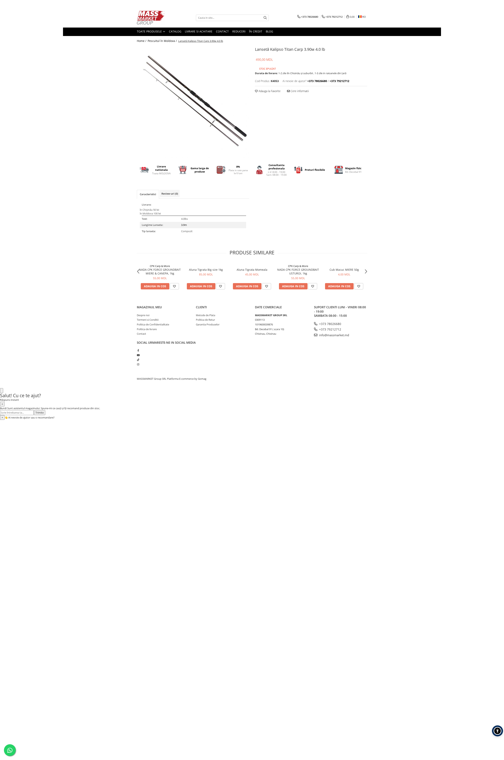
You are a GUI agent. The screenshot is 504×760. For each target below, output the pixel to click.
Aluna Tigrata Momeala (252, 269)
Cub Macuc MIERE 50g (344, 269)
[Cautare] (265, 18)
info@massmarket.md (333, 335)
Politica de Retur (205, 319)
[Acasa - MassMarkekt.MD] (156, 18)
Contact (222, 31)
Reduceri (239, 31)
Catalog (175, 31)
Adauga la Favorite (269, 91)
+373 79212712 (329, 329)
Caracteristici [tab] (148, 194)
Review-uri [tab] (169, 193)
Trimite (39, 412)
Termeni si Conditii (147, 319)
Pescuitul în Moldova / (163, 41)
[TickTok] (138, 359)
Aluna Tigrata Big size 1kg (206, 269)
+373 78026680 (329, 324)
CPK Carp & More (160, 266)
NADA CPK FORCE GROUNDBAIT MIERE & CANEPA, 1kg (160, 271)
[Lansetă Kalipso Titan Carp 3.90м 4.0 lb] (193, 102)
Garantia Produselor (208, 324)
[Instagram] (138, 364)
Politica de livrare (147, 329)
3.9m (184, 225)
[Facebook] (138, 350)
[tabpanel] (193, 102)
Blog (269, 31)
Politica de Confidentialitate (153, 324)
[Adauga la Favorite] (174, 286)
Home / (142, 41)
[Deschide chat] (1, 390)
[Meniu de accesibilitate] (497, 730)
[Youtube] (138, 355)
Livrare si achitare (198, 31)
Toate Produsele (150, 31)
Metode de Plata (205, 315)
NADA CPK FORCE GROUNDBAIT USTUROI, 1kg (298, 271)
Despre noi (143, 315)
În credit (255, 31)
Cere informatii (299, 91)
